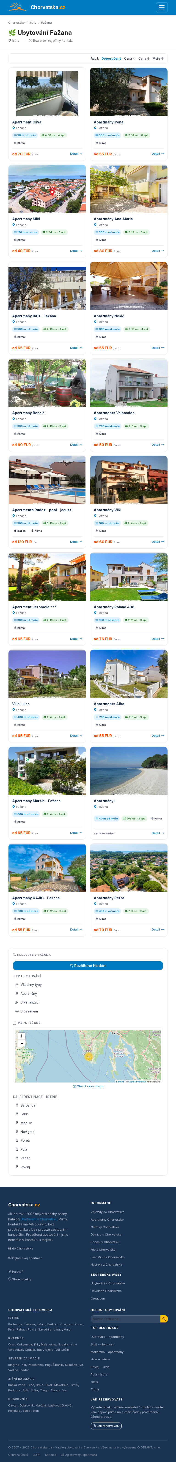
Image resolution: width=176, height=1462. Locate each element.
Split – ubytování (102, 1344)
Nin (24, 1365)
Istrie (33, 22)
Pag (48, 1365)
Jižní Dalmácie (21, 1379)
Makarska (61, 1385)
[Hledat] (164, 1318)
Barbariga (28, 1105)
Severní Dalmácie (24, 1358)
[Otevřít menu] (162, 7)
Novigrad (28, 1132)
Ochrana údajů (18, 1454)
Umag (57, 1329)
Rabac (25, 1158)
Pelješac (14, 1410)
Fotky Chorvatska (103, 1249)
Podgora (14, 1390)
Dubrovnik (27, 1405)
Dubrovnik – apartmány (107, 1337)
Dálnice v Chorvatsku (106, 1234)
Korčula (41, 1405)
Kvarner (16, 1338)
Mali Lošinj (48, 1344)
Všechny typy (31, 985)
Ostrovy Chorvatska (105, 1227)
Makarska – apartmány (107, 1352)
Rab (40, 1349)
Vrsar (68, 1329)
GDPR (37, 1454)
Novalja (63, 1344)
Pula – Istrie (99, 1374)
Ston (36, 1410)
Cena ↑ (130, 58)
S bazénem (29, 1011)
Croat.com (98, 1298)
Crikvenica (24, 1344)
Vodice (13, 1370)
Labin (25, 1114)
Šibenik (58, 1365)
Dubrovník (18, 1399)
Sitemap (50, 1454)
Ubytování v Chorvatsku (39, 1219)
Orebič (66, 1405)
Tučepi (55, 1390)
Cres (11, 1344)
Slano (26, 1410)
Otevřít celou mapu (90, 1086)
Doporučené (111, 58)
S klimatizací (30, 1002)
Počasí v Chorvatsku (105, 1242)
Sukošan (71, 1365)
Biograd (13, 1365)
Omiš (74, 1385)
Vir (81, 1365)
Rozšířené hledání (90, 965)
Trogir (44, 1390)
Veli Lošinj (62, 1349)
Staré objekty (21, 1279)
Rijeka (49, 1349)
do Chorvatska (22, 1248)
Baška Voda (16, 1385)
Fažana (30, 1324)
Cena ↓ (144, 58)
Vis (64, 1390)
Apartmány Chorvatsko (107, 1219)
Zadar (24, 1370)
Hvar (49, 1385)
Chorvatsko (16, 22)
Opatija (30, 1349)
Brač (31, 1385)
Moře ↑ (158, 58)
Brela (39, 1385)
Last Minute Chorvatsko (108, 1257)
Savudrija (44, 1329)
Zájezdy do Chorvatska (107, 1212)
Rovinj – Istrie (100, 1367)
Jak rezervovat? (108, 1426)
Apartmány (29, 993)
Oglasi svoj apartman (27, 1258)
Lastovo (54, 1405)
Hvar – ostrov (100, 1359)
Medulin (27, 1123)
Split (26, 1390)
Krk (36, 1344)
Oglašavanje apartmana (81, 1454)
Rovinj (25, 1167)
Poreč (25, 1140)
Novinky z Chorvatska (106, 1264)
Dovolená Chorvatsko (106, 1291)
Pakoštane (35, 1365)
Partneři (17, 1271)
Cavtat (12, 1405)
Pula (24, 1149)
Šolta (34, 1390)
